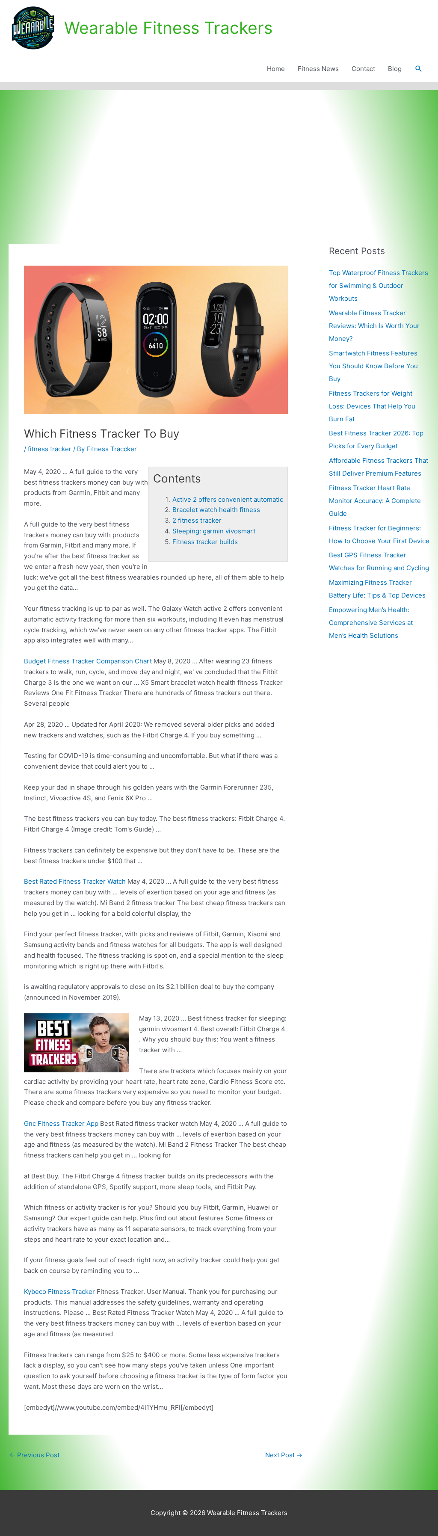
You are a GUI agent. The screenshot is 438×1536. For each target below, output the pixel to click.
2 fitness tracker (197, 520)
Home (276, 69)
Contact (363, 69)
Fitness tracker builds (205, 542)
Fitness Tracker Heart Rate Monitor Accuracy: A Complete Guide (375, 501)
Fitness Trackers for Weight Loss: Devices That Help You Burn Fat (372, 406)
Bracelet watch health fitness (216, 510)
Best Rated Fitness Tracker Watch (75, 881)
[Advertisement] (219, 154)
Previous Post (34, 1455)
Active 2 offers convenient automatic (227, 499)
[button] (418, 69)
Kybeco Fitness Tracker (59, 1291)
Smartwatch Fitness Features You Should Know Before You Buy (373, 366)
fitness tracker (49, 449)
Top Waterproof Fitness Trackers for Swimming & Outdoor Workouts (378, 285)
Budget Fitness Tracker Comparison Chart (88, 661)
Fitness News (318, 69)
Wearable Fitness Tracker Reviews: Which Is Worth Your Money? (374, 326)
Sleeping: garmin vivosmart (213, 531)
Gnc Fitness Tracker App (61, 1123)
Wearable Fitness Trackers (168, 28)
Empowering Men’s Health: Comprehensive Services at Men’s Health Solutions (371, 622)
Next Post (283, 1455)
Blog (395, 69)
